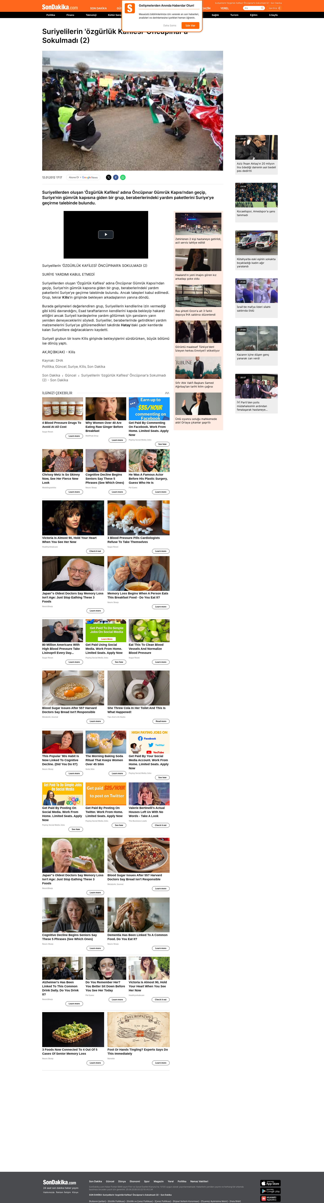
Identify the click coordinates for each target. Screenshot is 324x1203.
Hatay (126, 325)
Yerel (171, 1181)
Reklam (59, 1192)
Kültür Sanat (115, 15)
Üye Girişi (273, 8)
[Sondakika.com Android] (270, 1191)
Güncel (110, 1181)
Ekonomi (135, 1181)
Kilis (65, 297)
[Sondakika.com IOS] (270, 1183)
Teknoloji (91, 15)
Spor (147, 1181)
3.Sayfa (273, 15)
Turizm (234, 15)
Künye (75, 1192)
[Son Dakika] (60, 7)
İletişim (67, 1192)
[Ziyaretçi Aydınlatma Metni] (214, 1201)
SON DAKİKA (98, 8)
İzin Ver (190, 25)
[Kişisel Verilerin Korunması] (186, 1201)
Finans (70, 15)
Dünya (122, 1181)
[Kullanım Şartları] (97, 1201)
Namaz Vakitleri (199, 1181)
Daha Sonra (169, 25)
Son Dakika (95, 1181)
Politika (50, 15)
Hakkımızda (49, 1192)
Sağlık (215, 15)
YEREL (224, 8)
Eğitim (254, 15)
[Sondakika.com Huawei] (270, 1198)
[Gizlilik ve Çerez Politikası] (140, 1201)
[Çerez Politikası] (163, 1201)
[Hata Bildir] (235, 1201)
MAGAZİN (204, 8)
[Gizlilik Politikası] (116, 1201)
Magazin (159, 1181)
